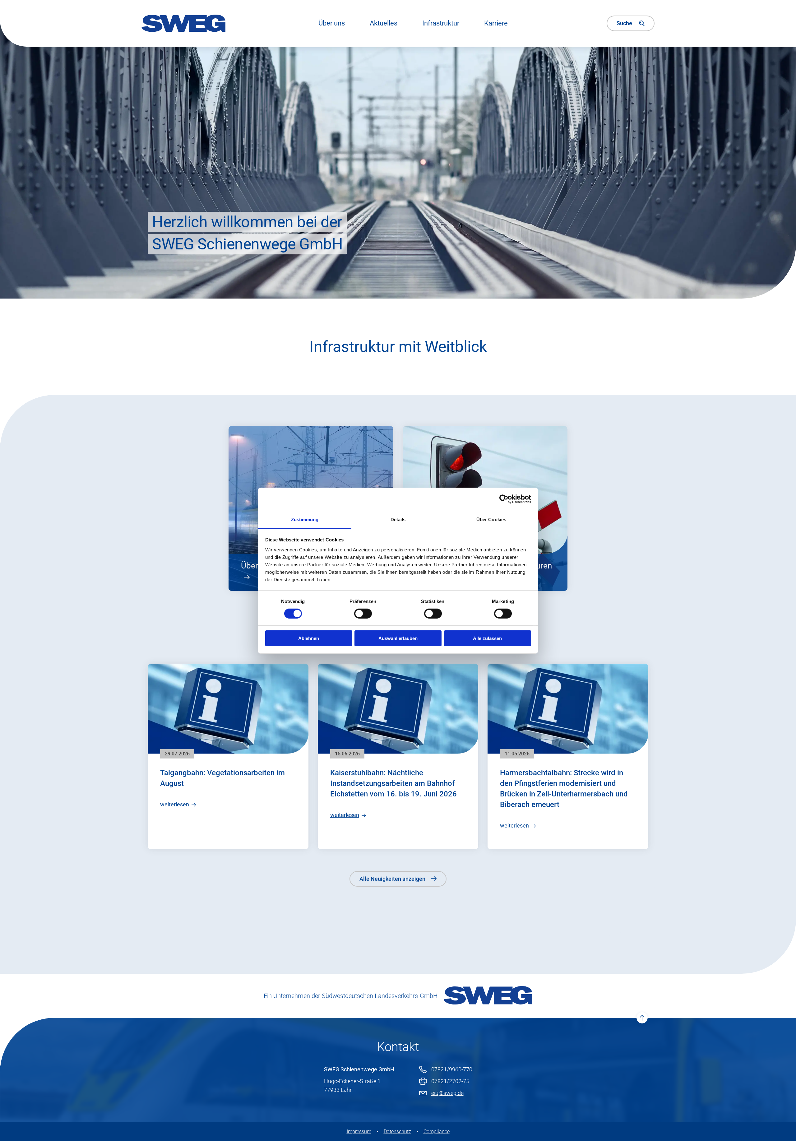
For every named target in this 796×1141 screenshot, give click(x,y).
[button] (383, 23)
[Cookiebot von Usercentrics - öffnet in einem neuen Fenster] (504, 499)
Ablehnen (308, 638)
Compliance (436, 1131)
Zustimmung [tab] (305, 519)
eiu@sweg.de (447, 1093)
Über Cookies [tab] (491, 519)
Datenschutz (397, 1131)
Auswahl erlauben (398, 638)
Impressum (359, 1131)
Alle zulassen (487, 638)
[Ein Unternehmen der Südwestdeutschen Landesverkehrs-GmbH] (488, 996)
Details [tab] (398, 519)
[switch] (363, 614)
